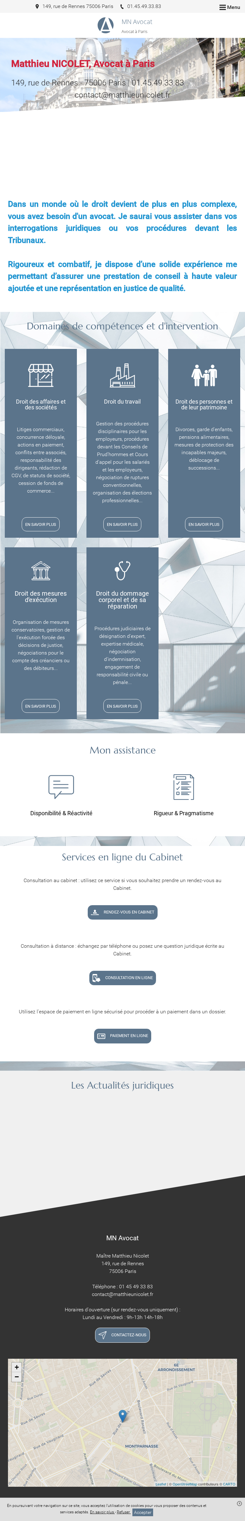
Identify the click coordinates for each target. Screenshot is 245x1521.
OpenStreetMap (185, 1483)
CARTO (229, 1483)
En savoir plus (102, 1512)
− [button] (17, 1377)
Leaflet (161, 1483)
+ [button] (17, 1367)
